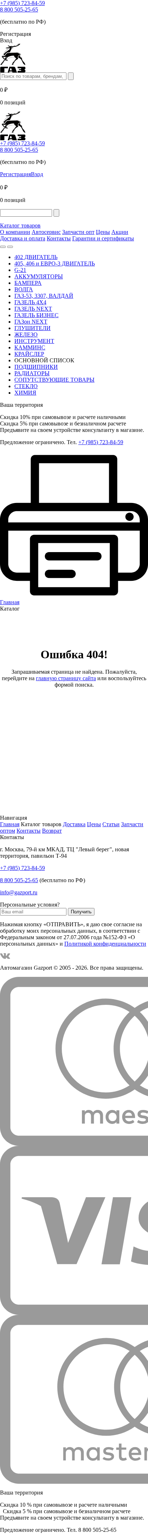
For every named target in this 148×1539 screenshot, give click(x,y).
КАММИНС (29, 347)
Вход (37, 174)
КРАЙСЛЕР (29, 354)
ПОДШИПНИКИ (36, 367)
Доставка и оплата (22, 238)
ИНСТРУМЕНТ (34, 341)
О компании (15, 232)
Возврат (52, 831)
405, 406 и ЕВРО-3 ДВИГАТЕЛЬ (54, 263)
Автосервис (46, 232)
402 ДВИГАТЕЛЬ (35, 257)
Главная (9, 824)
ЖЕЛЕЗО (26, 334)
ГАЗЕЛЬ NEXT (33, 309)
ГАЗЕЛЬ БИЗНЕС (36, 315)
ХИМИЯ (25, 393)
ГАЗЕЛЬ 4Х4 (30, 302)
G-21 (20, 270)
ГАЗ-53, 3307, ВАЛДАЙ (43, 296)
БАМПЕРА (28, 283)
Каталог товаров (20, 225)
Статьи (111, 824)
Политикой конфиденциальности (105, 944)
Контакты (59, 238)
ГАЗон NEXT (30, 322)
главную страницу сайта (66, 678)
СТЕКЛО (26, 386)
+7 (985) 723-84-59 (22, 3)
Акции (119, 232)
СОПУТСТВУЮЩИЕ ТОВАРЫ (54, 380)
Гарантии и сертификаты (103, 238)
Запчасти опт (78, 232)
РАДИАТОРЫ (32, 373)
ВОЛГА (23, 289)
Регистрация (15, 174)
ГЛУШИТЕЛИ (32, 328)
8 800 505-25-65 (19, 9)
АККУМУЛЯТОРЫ (38, 276)
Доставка (74, 824)
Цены (103, 232)
